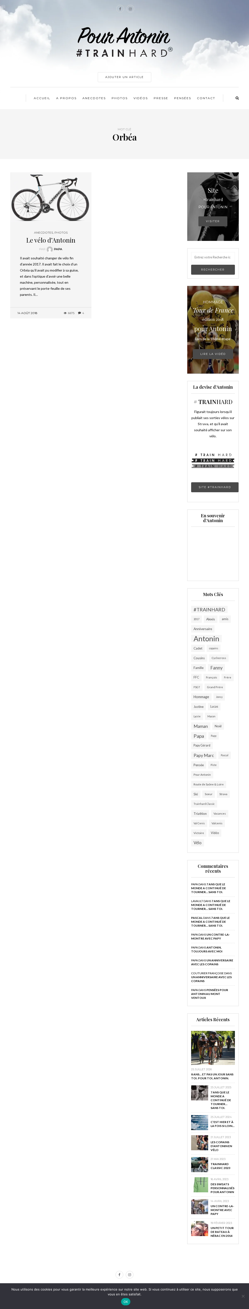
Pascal (224, 755)
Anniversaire (203, 629)
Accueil (42, 98)
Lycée (197, 716)
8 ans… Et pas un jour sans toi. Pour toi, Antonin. (212, 1076)
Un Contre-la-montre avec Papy (210, 936)
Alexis (210, 619)
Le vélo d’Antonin (50, 240)
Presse (161, 98)
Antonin (206, 638)
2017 (196, 619)
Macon (211, 716)
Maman (201, 726)
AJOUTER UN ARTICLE (124, 77)
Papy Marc (204, 755)
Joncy (219, 696)
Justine (199, 707)
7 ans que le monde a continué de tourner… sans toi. (208, 888)
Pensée (199, 765)
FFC (196, 677)
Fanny (216, 667)
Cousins (199, 658)
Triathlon (200, 814)
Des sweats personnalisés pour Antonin (222, 1188)
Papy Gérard (202, 745)
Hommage (201, 697)
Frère (227, 677)
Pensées (182, 98)
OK (126, 1302)
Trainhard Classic (204, 803)
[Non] (242, 1296)
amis (225, 619)
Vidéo (215, 833)
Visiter (213, 221)
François (211, 677)
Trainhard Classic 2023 (220, 1166)
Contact (206, 98)
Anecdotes (94, 98)
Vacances (219, 813)
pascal (197, 918)
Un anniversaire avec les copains (212, 962)
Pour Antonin (202, 774)
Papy (213, 735)
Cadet (198, 648)
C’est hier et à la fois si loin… (222, 1124)
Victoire (199, 833)
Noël (218, 726)
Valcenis (217, 823)
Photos (120, 98)
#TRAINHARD (209, 609)
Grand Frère (215, 687)
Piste (214, 764)
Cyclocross (219, 658)
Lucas (214, 706)
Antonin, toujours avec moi (206, 949)
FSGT (197, 687)
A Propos (66, 98)
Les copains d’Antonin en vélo (221, 1146)
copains (213, 648)
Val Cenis (199, 823)
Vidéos (140, 98)
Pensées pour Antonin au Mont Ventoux (209, 994)
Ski (196, 794)
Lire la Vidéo (213, 354)
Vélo (198, 842)
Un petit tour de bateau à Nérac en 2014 (222, 1232)
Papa (58, 249)
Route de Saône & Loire (209, 784)
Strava (223, 794)
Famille (199, 668)
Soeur (209, 794)
